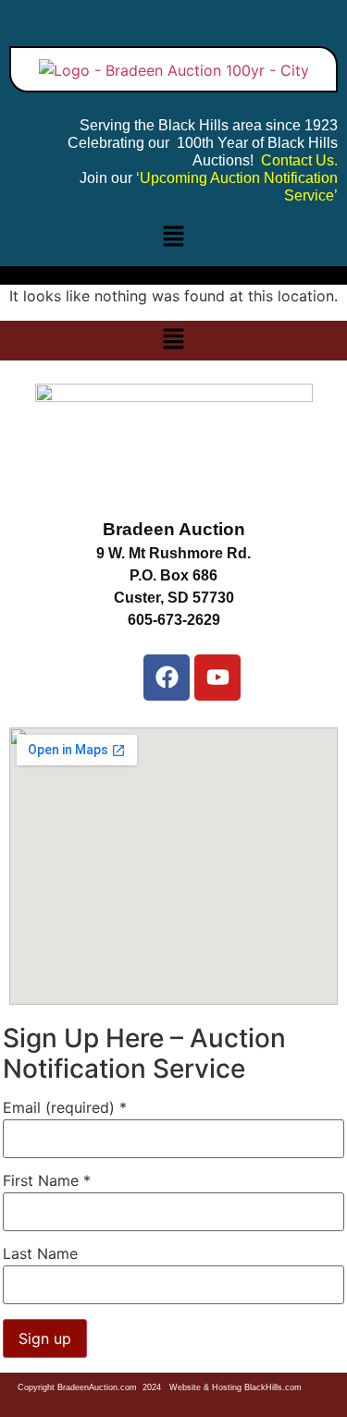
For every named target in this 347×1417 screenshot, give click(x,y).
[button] (173, 237)
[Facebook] (166, 677)
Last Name (40, 1253)
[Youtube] (217, 677)
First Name (47, 1180)
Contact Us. (299, 160)
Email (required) (65, 1107)
